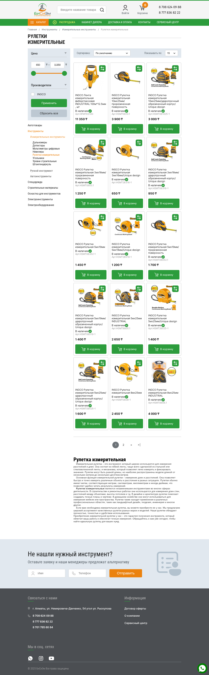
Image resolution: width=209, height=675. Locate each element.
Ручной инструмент (41, 170)
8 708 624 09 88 (170, 7)
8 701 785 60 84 (43, 627)
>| (139, 444)
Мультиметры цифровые (46, 148)
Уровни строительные (45, 161)
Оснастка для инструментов (44, 193)
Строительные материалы (43, 187)
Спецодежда (35, 182)
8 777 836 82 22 (169, 13)
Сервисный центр (168, 22)
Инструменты (49, 29)
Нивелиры (38, 151)
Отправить (126, 573)
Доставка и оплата (120, 22)
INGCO (41, 94)
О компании (132, 615)
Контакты (144, 22)
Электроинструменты (40, 199)
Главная (32, 29)
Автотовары (35, 125)
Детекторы (39, 145)
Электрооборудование (41, 205)
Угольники (38, 158)
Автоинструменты (40, 176)
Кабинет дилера (92, 22)
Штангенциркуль (42, 164)
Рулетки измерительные (46, 154)
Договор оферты (135, 608)
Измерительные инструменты (79, 29)
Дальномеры (40, 142)
